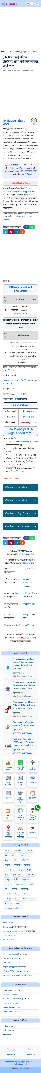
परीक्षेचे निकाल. (9, 1026)
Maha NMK (5, 52)
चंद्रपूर (7, 860)
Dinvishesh (7, 927)
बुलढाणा (24, 855)
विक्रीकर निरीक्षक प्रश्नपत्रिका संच (15, 971)
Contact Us (30, 1055)
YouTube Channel (10, 995)
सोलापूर (8, 899)
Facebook (11, 1049)
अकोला (7, 851)
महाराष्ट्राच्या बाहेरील (12, 908)
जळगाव (8, 870)
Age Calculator (29, 569)
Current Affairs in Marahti (13, 931)
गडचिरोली (24, 860)
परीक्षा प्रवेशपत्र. (8, 1030)
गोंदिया (7, 865)
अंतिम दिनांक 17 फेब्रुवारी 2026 (16, 500)
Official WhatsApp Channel (27, 582)
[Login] (32, 3)
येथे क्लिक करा (24, 554)
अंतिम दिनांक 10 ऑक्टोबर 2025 (17, 526)
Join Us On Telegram (11, 1011)
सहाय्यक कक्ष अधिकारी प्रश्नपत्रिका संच (17, 976)
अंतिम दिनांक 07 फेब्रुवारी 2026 (16, 513)
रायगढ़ (14, 889)
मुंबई (6, 875)
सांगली (7, 894)
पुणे (6, 889)
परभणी (30, 884)
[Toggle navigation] (37, 3)
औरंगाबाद (29, 851)
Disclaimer (11, 1055)
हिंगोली (17, 865)
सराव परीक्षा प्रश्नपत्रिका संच (13, 963)
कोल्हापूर (18, 870)
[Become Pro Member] (28, 3)
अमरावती (18, 851)
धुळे (14, 860)
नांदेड (16, 879)
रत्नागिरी (24, 889)
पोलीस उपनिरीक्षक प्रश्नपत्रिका (14, 967)
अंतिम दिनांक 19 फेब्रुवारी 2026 (16, 487)
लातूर (28, 870)
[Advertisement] (20, 28)
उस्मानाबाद (19, 884)
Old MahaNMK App (10, 1003)
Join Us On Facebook (11, 990)
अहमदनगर (31, 875)
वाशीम (32, 899)
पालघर (18, 903)
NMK (9, 158)
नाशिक (7, 884)
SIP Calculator (8, 940)
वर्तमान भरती (28, 593)
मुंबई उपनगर (17, 875)
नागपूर (7, 879)
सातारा (17, 894)
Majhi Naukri (8, 923)
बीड (6, 855)
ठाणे (16, 899)
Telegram (30, 1049)
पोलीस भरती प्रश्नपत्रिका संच (13, 954)
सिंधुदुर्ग (27, 894)
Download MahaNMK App (13, 999)
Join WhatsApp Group (12, 1007)
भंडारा (14, 855)
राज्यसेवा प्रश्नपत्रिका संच (12, 959)
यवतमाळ (8, 903)
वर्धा (24, 899)
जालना (27, 865)
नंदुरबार (26, 879)
